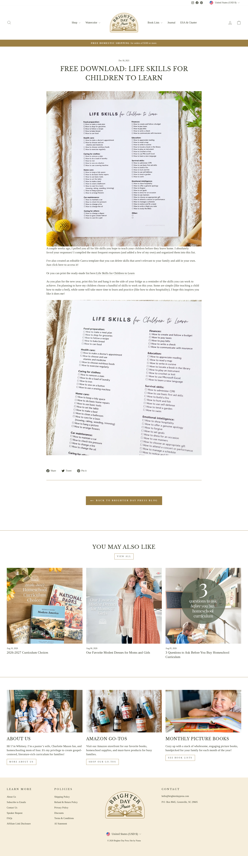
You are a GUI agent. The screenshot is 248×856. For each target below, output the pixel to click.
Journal (171, 22)
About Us (11, 796)
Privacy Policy (61, 807)
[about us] (44, 711)
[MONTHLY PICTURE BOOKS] (203, 711)
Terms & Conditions (64, 818)
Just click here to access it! (62, 264)
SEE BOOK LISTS (180, 758)
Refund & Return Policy (66, 802)
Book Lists (154, 22)
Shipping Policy (62, 796)
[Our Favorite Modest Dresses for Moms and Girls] (124, 606)
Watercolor (92, 22)
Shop (75, 22)
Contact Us (12, 807)
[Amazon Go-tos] (124, 711)
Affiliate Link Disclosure (19, 823)
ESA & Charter (188, 22)
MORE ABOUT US (21, 762)
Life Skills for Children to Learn (115, 273)
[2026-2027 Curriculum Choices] (44, 606)
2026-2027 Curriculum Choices (27, 652)
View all (124, 556)
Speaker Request (14, 813)
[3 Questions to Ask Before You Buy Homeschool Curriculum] (203, 606)
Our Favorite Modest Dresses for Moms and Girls (118, 652)
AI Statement (60, 823)
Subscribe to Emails (16, 802)
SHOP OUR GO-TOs (102, 762)
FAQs (9, 818)
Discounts (59, 813)
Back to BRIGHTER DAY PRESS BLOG (126, 500)
